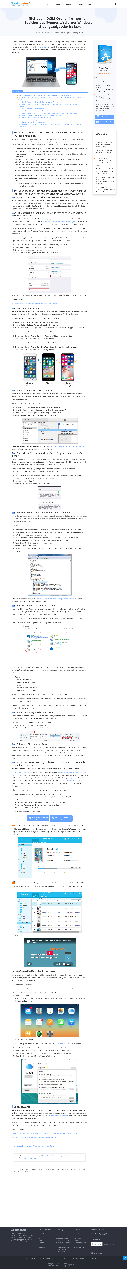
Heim (47, 4)
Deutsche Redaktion (42, 33)
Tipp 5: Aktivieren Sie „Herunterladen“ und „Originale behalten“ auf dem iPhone (49, 113)
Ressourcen (41, 1242)
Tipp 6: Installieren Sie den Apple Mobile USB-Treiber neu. (42, 115)
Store (39, 1238)
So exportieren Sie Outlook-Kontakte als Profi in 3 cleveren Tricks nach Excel (105, 190)
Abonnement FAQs (78, 1245)
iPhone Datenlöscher (61, 1251)
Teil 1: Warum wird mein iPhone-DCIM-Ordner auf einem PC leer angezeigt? (45, 95)
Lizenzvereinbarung (57, 1259)
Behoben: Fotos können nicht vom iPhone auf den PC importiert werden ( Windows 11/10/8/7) (44, 1134)
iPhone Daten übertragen (104, 69)
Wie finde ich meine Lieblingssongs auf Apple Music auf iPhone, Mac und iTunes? (104, 162)
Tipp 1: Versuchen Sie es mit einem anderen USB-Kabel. (41, 102)
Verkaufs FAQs (77, 1240)
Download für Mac (105, 122)
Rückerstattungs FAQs (79, 1242)
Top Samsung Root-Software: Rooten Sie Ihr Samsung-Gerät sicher (105, 152)
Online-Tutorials (77, 1236)
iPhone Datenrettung (61, 1249)
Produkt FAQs (77, 1238)
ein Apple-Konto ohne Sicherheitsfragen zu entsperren (55, 599)
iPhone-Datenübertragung (63, 1247)
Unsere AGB (29, 1259)
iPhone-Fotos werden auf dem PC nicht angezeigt (60, 222)
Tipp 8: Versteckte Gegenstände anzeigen (36, 120)
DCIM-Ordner (42, 47)
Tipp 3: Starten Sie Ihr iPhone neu (33, 109)
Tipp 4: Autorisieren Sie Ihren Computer (35, 111)
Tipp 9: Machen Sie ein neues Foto (33, 122)
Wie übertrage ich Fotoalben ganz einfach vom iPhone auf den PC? (35, 1142)
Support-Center (77, 1234)
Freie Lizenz (41, 1247)
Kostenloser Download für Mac (62, 818)
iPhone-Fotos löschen (70, 781)
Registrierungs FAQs (79, 1247)
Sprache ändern (98, 1253)
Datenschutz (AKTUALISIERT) (42, 1259)
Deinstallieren (67, 1259)
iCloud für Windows (63, 1044)
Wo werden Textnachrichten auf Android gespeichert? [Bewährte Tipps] (104, 144)
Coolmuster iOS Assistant (20, 773)
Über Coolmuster (43, 1234)
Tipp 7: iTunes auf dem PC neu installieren (36, 118)
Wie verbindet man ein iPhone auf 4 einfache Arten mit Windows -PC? (36, 304)
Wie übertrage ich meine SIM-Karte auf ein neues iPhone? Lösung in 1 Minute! (105, 171)
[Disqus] (50, 1203)
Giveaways (41, 1245)
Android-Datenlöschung (62, 1240)
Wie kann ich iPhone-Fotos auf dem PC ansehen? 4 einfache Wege (34, 1138)
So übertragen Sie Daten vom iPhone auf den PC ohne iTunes (33, 1146)
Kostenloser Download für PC (39, 818)
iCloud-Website (61, 989)
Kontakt (40, 1236)
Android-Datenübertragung (63, 1234)
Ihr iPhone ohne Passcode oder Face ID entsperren (66, 446)
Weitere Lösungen (63, 33)
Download (41, 1240)
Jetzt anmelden (109, 1244)
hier (54, 699)
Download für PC (105, 116)
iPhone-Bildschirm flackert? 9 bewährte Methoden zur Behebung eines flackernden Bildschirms (105, 180)
